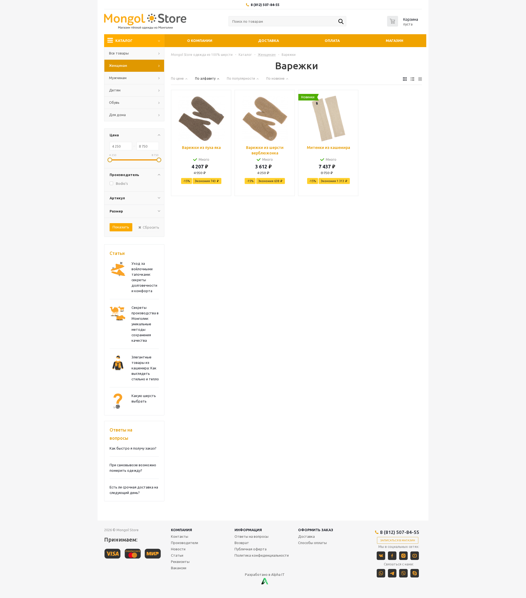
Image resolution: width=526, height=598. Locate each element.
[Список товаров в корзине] (403, 24)
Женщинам (118, 65)
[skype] (414, 573)
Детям (115, 90)
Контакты (179, 536)
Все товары (119, 53)
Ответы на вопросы (121, 434)
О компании (199, 40)
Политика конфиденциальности (262, 555)
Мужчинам (118, 78)
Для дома (117, 115)
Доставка (268, 40)
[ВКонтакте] (381, 555)
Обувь (114, 102)
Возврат (242, 543)
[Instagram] (403, 555)
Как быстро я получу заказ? (133, 448)
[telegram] (392, 573)
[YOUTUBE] (414, 555)
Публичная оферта (251, 549)
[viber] (403, 573)
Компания (181, 530)
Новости (178, 549)
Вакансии (178, 568)
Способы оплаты (312, 543)
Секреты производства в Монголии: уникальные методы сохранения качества (145, 324)
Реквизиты (180, 562)
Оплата (332, 40)
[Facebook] (392, 555)
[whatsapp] (381, 573)
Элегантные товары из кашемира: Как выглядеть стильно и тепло (145, 368)
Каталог (124, 40)
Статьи (117, 253)
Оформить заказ (315, 530)
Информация (248, 530)
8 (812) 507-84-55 (265, 5)
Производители (184, 543)
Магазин (394, 40)
